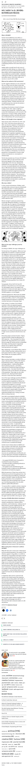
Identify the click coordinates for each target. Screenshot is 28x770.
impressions (19, 680)
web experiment (18, 689)
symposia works (12, 687)
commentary (13, 678)
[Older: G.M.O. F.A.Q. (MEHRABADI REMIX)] (4, 618)
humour (11, 680)
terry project (21, 687)
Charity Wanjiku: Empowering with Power (12, 726)
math (12, 683)
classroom (5, 678)
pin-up (4, 746)
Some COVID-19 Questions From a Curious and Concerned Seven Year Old (13, 722)
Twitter (3, 765)
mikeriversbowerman (9, 15)
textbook (14, 615)
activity (4, 676)
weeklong (4, 691)
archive (9, 615)
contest (20, 678)
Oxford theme (5, 763)
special (4, 687)
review (13, 685)
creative (5, 680)
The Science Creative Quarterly (11, 4)
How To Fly (4, 713)
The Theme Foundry (16, 763)
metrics (16, 683)
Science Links (19, 685)
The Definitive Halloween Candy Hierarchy (12, 696)
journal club (6, 683)
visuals (11, 689)
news (20, 683)
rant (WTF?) (7, 685)
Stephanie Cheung (12, 605)
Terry (23, 19)
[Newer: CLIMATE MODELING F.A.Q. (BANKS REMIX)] (2, 618)
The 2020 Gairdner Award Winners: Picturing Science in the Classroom (12, 709)
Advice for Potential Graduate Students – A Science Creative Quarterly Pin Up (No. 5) (12, 704)
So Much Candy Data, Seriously (9, 700)
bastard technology (18, 676)
